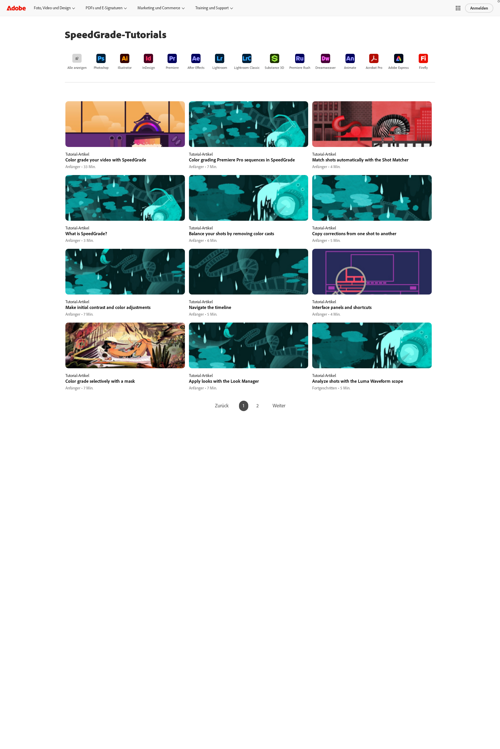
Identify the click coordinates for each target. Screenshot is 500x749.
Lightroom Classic (247, 67)
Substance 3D (274, 67)
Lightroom (219, 67)
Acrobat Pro (374, 67)
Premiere (172, 67)
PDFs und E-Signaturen (104, 7)
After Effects (196, 67)
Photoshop (101, 67)
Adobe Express (398, 67)
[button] (458, 8)
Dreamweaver (325, 67)
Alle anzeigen (77, 67)
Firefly (423, 67)
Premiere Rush (299, 67)
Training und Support (212, 7)
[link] (77, 61)
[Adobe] (16, 8)
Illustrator (125, 67)
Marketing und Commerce (158, 7)
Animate (350, 67)
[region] (125, 135)
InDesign (148, 67)
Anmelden (479, 8)
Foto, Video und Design (52, 7)
